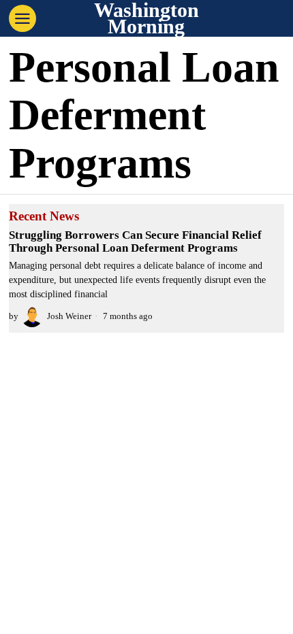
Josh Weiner (69, 316)
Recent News (44, 216)
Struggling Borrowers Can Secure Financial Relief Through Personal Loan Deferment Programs (135, 241)
